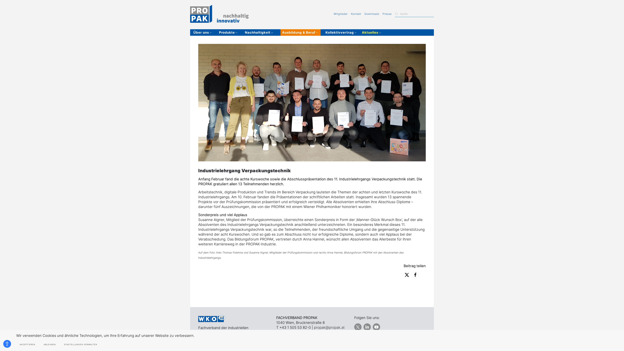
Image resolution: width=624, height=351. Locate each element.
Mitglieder (341, 13)
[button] (203, 32)
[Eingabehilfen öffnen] (7, 344)
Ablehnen (50, 344)
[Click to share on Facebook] (415, 275)
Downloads (371, 13)
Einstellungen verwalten (80, 344)
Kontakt (356, 13)
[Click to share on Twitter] (407, 275)
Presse (387, 13)
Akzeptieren (27, 344)
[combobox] (414, 14)
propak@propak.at (329, 327)
